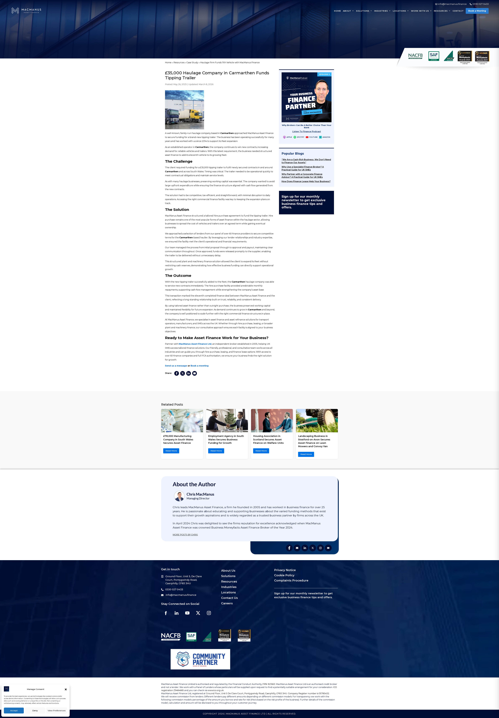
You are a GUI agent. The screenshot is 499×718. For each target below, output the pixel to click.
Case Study (192, 62)
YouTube (313, 137)
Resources (178, 62)
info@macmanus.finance (181, 595)
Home (168, 62)
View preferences (57, 710)
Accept (14, 710)
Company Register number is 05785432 (308, 693)
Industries (229, 587)
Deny (35, 710)
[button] (65, 689)
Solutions (228, 576)
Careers (227, 603)
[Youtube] (187, 612)
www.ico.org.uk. (216, 690)
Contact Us (229, 598)
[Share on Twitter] (182, 373)
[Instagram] (208, 612)
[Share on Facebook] (176, 373)
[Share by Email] (194, 373)
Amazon (326, 137)
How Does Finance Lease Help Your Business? (306, 181)
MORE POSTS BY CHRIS (185, 535)
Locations (228, 592)
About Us (228, 570)
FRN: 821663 (268, 684)
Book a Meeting (477, 11)
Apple (289, 137)
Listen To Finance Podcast (306, 131)
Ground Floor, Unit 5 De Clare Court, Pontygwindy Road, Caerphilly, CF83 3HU (246, 693)
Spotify (300, 137)
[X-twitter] (198, 612)
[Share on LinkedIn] (188, 373)
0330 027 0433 (174, 589)
